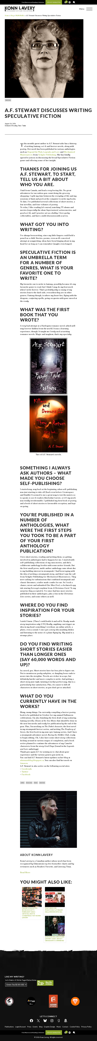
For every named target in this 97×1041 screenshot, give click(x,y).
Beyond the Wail (34, 152)
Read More (25, 872)
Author (22, 782)
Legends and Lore (51, 152)
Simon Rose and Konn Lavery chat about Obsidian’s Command (54, 939)
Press (29, 1027)
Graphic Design (49, 1027)
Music (59, 1027)
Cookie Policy (75, 1027)
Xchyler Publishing (47, 154)
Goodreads (27, 769)
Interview (8, 100)
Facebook (26, 774)
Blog (40, 1027)
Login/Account (20, 1027)
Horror (35, 782)
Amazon (24, 763)
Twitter (25, 771)
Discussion (29, 782)
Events (35, 1027)
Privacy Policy (86, 1027)
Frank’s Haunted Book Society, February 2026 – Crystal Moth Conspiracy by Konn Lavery (31, 912)
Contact (65, 1027)
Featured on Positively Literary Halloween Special (54, 910)
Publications (9, 1027)
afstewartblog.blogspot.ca (32, 760)
